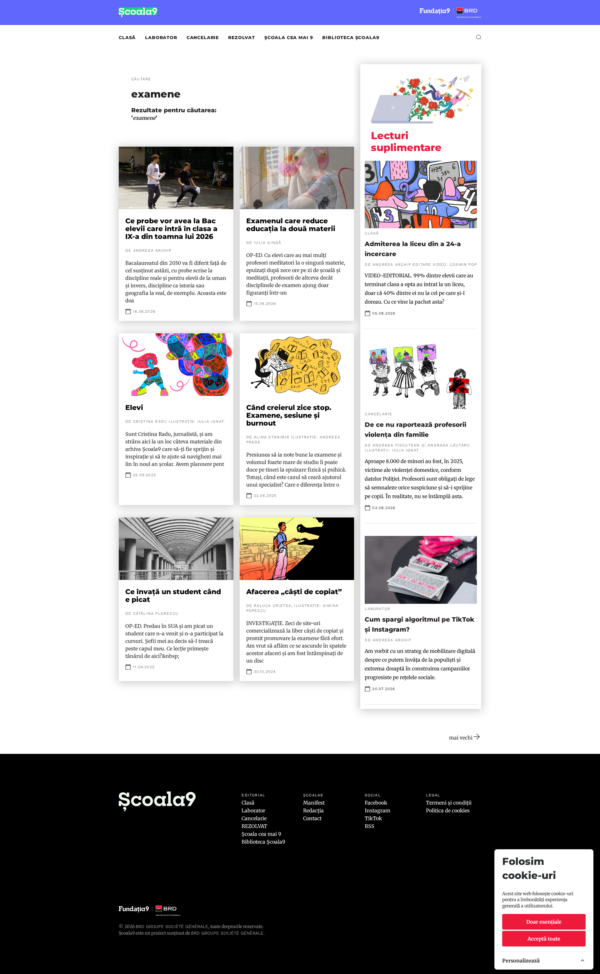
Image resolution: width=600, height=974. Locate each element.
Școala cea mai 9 (288, 37)
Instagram (377, 810)
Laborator (161, 37)
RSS (369, 826)
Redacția (313, 810)
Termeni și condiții (449, 803)
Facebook (376, 803)
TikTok (373, 818)
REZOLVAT (241, 37)
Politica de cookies (448, 810)
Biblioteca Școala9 (350, 37)
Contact (312, 818)
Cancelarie (203, 37)
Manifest (314, 803)
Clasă (127, 37)
